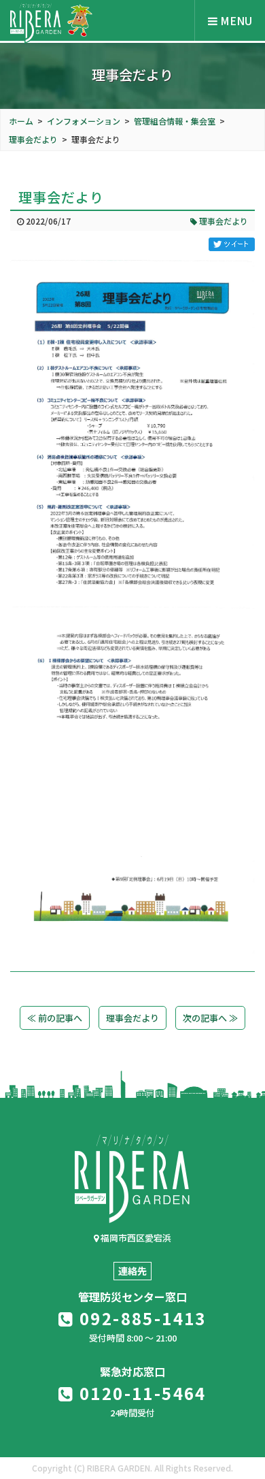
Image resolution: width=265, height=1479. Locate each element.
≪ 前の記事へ (54, 1017)
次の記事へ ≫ (210, 1017)
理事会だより (222, 221)
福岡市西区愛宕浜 (135, 1237)
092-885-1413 (141, 1318)
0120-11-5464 (141, 1393)
